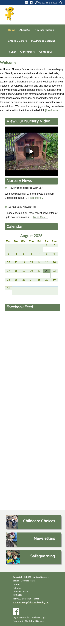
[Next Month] (54, 235)
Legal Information (21, 617)
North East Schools (34, 621)
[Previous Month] (8, 235)
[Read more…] (53, 110)
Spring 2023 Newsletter (22, 206)
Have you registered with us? (26, 187)
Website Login (39, 617)
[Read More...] (35, 198)
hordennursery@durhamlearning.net (31, 602)
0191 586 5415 (47, 2)
